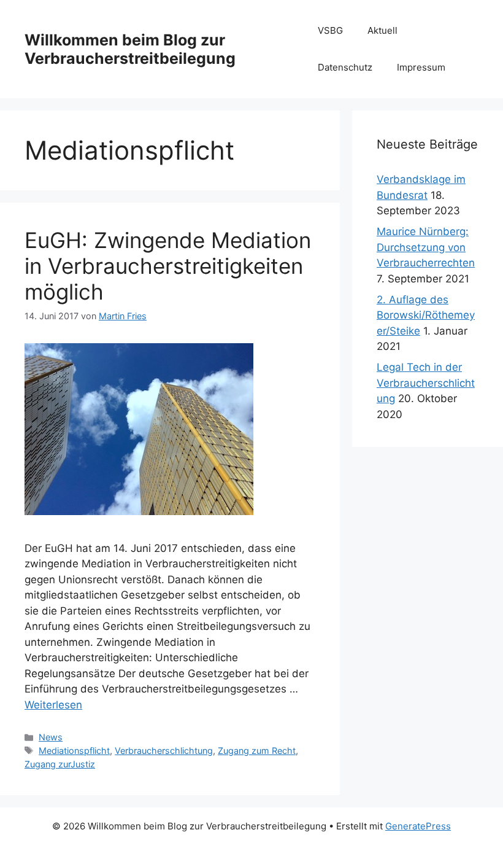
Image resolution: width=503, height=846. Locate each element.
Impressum (421, 67)
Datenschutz (345, 67)
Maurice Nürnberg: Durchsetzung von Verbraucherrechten (426, 247)
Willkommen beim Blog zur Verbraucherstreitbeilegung (130, 49)
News (51, 737)
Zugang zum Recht (257, 750)
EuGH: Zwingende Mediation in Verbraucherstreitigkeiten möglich (168, 266)
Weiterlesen (53, 705)
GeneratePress (418, 826)
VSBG (330, 30)
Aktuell (382, 30)
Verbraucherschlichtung (164, 750)
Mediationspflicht (74, 750)
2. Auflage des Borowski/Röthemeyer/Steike (426, 315)
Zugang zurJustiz (60, 764)
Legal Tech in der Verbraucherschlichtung (426, 383)
